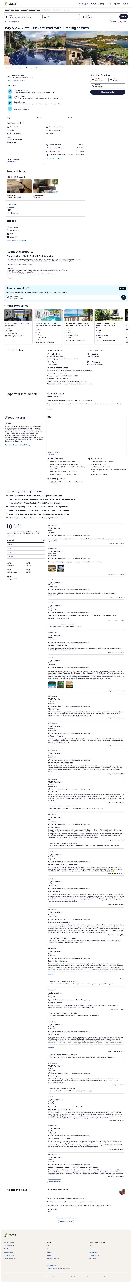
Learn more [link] (10, 536)
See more (10, 278)
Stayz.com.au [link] (93, 1259)
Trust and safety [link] (8, 1252)
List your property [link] (9, 1245)
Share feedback (66, 1221)
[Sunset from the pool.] (69, 684)
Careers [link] (49, 1249)
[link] (123, 21)
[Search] (123, 297)
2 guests (88, 17)
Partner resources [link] (9, 1255)
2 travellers (99, 87)
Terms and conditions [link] (53, 1259)
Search (123, 17)
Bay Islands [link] (32, 10)
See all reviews (54, 1181)
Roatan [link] (38, 10)
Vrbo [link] (90, 1245)
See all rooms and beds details (16, 240)
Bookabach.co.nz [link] (94, 1255)
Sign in (125, 4)
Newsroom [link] (50, 1255)
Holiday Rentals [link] (15, 10)
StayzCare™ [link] (7, 1249)
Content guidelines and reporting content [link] (58, 1268)
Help (109, 4)
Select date (99, 80)
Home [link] (7, 10)
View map (11, 161)
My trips (117, 4)
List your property (97, 4)
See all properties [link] (13, 22)
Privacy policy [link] (50, 1262)
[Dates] (61, 16)
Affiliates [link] (49, 1252)
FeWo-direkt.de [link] (93, 1252)
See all (9, 137)
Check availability (108, 92)
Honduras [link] (24, 10)
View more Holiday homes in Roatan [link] (16, 445)
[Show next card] (128, 326)
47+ (123, 62)
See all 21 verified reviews (15, 81)
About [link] (48, 1245)
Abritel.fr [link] (91, 1249)
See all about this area (53, 158)
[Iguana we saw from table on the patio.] (60, 684)
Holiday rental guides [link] (10, 1259)
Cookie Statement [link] (52, 1265)
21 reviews (17, 527)
